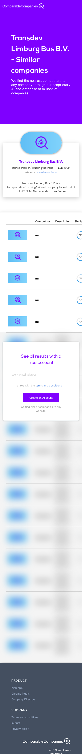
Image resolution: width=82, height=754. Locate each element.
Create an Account (41, 397)
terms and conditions (49, 385)
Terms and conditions (24, 717)
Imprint (15, 723)
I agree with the (38, 385)
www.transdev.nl (47, 172)
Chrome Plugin (20, 693)
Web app (17, 687)
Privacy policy (20, 728)
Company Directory (23, 699)
